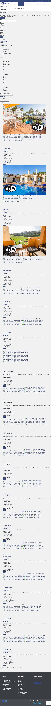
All (4, 47)
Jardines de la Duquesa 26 (8, 369)
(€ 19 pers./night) (7, 439)
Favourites (48, 0)
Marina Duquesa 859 (7, 463)
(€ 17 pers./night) (7, 377)
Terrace (4, 84)
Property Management (40, 0)
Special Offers (21, 685)
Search (1, 2)
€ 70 (6, 415)
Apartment (6, 49)
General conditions (22, 692)
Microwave (5, 74)
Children (2, 25)
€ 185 (6, 632)
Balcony (4, 80)
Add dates (2, 18)
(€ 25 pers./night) (7, 155)
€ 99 (6, 384)
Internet (4, 67)
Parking (4, 71)
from (4, 162)
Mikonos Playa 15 (7, 525)
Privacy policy (21, 694)
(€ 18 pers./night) (7, 277)
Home (19, 680)
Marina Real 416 (6, 494)
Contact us (20, 689)
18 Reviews (5, 151)
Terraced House (7, 53)
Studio (5, 51)
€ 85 (6, 315)
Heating (4, 77)
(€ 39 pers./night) (7, 501)
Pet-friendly (5, 87)
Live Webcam (27, 0)
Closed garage (6, 90)
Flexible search (3, 9)
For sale (20, 684)
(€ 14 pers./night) (7, 308)
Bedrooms (2, 33)
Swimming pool (6, 61)
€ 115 (6, 446)
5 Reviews (5, 273)
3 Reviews (5, 559)
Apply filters (2, 96)
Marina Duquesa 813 (7, 401)
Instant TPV (37, 683)
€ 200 (6, 223)
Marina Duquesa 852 (7, 649)
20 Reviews (5, 590)
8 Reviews (5, 497)
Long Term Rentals (22, 682)
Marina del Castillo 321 (8, 432)
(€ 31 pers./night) (7, 625)
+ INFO (4, 164)
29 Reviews (5, 404)
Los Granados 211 (7, 618)
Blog (19, 690)
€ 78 (6, 508)
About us (20, 688)
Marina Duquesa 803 (7, 587)
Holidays (20, 681)
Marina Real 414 (6, 148)
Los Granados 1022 (7, 332)
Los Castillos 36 (6, 301)
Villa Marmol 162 (6, 209)
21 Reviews (5, 621)
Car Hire (20, 686)
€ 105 (6, 284)
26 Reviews (5, 466)
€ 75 (6, 477)
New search (2, 44)
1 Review (5, 212)
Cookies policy (21, 693)
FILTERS (1, 3)
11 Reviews (5, 335)
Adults (1, 22)
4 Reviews (5, 304)
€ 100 (6, 162)
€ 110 (6, 346)
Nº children (2, 30)
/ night (9, 162)
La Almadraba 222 (7, 270)
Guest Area (33, 0)
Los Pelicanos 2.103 (7, 556)
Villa (4, 55)
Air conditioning (6, 64)
